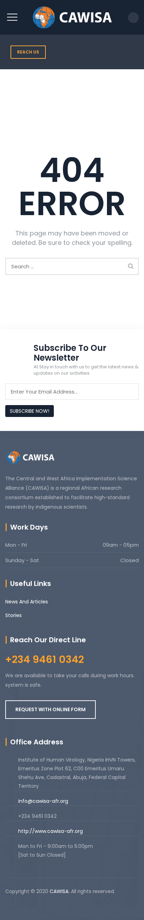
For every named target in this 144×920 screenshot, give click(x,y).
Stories (13, 615)
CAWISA (59, 891)
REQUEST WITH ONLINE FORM (50, 709)
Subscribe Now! (29, 411)
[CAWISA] (72, 17)
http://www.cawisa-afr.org (50, 831)
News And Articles (26, 601)
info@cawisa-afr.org (43, 801)
